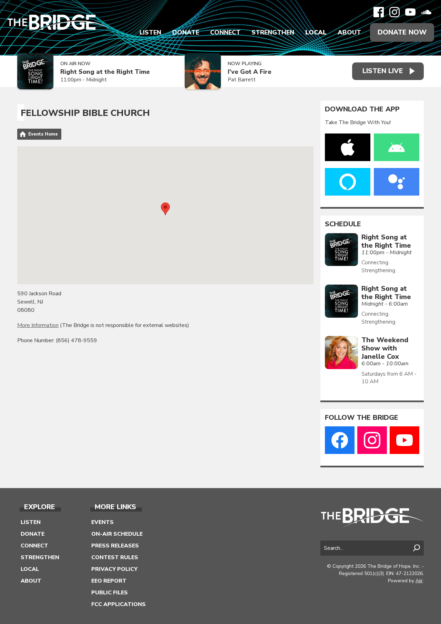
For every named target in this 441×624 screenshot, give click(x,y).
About (349, 32)
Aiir (419, 580)
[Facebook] (378, 12)
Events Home (43, 134)
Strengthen (273, 32)
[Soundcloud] (426, 12)
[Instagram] (394, 12)
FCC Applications (118, 604)
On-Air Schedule (117, 534)
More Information (38, 325)
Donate (185, 32)
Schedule (343, 224)
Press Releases (115, 545)
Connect (225, 32)
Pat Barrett (242, 80)
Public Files (109, 592)
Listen (150, 32)
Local (316, 32)
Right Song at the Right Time (105, 72)
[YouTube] (410, 12)
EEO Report (108, 581)
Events (102, 522)
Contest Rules (114, 557)
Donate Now (402, 32)
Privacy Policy (114, 569)
